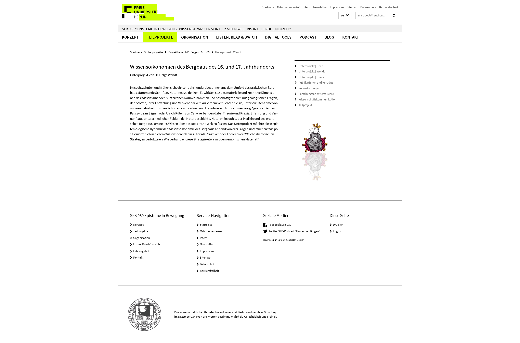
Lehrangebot (141, 251)
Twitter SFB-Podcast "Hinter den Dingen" (294, 231)
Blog (329, 37)
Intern (306, 7)
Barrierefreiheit (388, 7)
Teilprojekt (305, 105)
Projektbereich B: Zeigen (183, 52)
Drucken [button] (338, 225)
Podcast (308, 37)
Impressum (337, 7)
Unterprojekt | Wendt (312, 71)
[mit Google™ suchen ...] (394, 15)
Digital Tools (278, 37)
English (337, 231)
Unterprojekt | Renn (311, 66)
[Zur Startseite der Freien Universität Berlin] (152, 12)
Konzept (130, 37)
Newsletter (320, 7)
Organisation (194, 37)
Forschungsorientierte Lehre (316, 94)
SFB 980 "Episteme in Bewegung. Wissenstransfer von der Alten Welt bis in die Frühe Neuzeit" (206, 28)
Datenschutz (368, 7)
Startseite (268, 7)
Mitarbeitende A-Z (288, 7)
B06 (207, 52)
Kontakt (350, 37)
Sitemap (352, 7)
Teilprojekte (160, 37)
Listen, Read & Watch (236, 37)
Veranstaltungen (309, 88)
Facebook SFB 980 (280, 225)
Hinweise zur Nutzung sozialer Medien (283, 240)
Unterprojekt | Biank (311, 77)
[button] (344, 15)
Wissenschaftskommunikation (317, 99)
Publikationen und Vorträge (316, 82)
